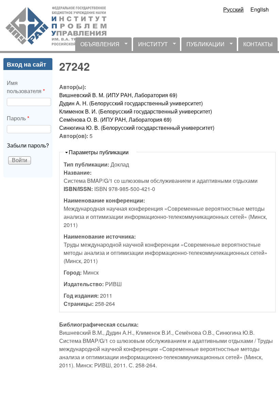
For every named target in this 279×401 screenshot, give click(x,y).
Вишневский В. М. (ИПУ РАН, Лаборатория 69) (118, 95)
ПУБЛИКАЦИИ (203, 45)
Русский (233, 9)
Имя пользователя (26, 87)
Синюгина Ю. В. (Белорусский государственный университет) (136, 128)
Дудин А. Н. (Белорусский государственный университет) (131, 103)
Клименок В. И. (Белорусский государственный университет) (135, 111)
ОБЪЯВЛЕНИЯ (97, 45)
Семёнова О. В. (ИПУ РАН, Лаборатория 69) (115, 119)
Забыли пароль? (28, 145)
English (259, 9)
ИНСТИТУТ (150, 45)
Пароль (18, 118)
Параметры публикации (99, 152)
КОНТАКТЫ (258, 44)
